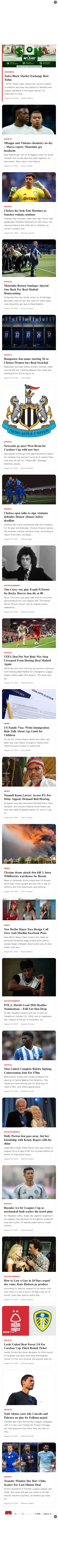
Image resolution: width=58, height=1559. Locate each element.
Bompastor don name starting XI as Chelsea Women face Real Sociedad (26, 361)
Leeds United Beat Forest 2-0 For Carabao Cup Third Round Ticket (25, 1346)
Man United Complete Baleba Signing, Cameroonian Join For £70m (28, 1071)
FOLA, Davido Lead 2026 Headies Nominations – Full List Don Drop (25, 1007)
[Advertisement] (29, 22)
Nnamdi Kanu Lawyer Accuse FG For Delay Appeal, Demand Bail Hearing (27, 797)
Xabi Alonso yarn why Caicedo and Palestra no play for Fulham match (26, 1416)
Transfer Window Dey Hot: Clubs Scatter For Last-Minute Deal (25, 1483)
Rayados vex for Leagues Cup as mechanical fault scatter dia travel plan (28, 1210)
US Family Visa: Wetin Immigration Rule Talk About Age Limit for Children (26, 731)
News (7, 723)
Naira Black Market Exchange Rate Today (27, 78)
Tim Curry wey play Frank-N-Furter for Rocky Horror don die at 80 (27, 591)
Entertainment (12, 585)
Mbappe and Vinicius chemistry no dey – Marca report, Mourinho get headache (28, 146)
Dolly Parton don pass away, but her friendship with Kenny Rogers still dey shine (28, 1139)
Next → (47, 1514)
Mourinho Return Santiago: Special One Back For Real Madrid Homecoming (26, 289)
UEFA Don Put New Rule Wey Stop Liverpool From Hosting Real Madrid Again (27, 660)
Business (9, 72)
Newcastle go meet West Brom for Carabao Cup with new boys (25, 448)
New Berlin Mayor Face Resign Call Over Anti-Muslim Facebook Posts (26, 931)
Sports (8, 139)
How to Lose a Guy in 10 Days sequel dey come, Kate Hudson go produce (27, 1282)
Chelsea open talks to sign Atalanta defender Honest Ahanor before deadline (26, 517)
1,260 (37, 1514)
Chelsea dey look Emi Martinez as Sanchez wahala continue (25, 212)
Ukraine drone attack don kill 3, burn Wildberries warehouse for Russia (27, 874)
